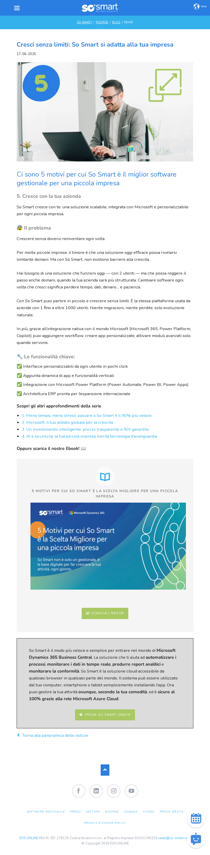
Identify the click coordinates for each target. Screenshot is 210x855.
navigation (17, 8)
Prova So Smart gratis (107, 715)
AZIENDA (131, 812)
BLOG (116, 22)
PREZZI (75, 812)
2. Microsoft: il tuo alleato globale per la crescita (67, 422)
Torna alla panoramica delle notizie (55, 735)
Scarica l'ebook (107, 613)
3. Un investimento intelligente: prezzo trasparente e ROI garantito (85, 429)
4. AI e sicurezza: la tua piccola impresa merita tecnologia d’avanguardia (89, 436)
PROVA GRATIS (171, 812)
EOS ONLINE (28, 838)
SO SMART (84, 22)
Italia (204, 6)
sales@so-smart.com (174, 838)
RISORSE (102, 22)
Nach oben (105, 769)
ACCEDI (148, 812)
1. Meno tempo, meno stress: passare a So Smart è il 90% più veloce (87, 415)
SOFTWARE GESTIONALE (46, 812)
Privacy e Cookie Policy (105, 823)
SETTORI (93, 812)
